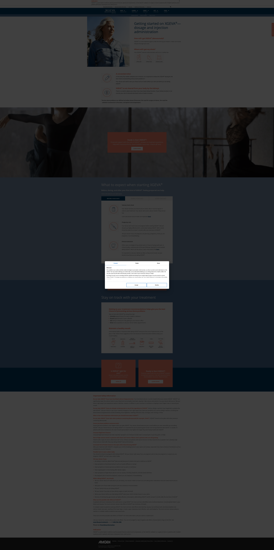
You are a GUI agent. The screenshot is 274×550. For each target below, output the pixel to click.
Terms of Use (133, 281)
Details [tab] (137, 263)
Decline (157, 285)
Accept (136, 285)
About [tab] (158, 263)
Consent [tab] (116, 263)
